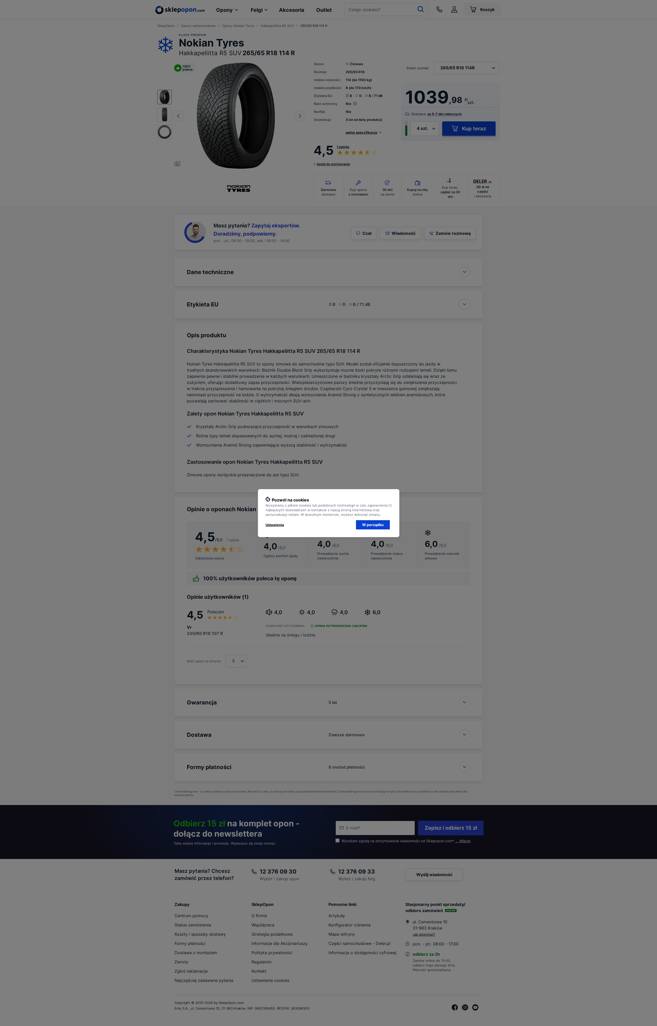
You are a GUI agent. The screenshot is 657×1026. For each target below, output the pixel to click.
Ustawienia (275, 525)
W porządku (373, 524)
